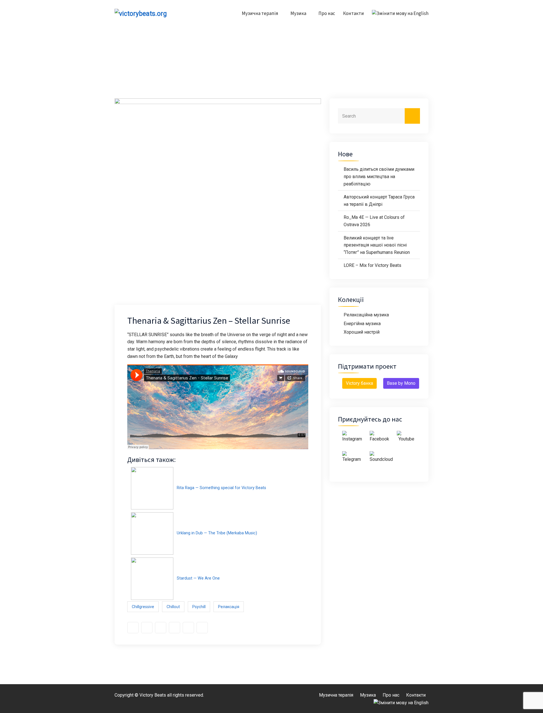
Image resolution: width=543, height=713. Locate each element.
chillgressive (143, 606)
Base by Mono (401, 383)
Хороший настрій (362, 332)
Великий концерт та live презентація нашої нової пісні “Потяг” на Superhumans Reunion (377, 245)
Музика (298, 13)
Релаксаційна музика (366, 314)
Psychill (199, 606)
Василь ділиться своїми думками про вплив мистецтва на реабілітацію (379, 176)
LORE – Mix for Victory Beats (372, 265)
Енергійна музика (362, 323)
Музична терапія (260, 13)
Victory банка (359, 383)
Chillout (173, 606)
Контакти (353, 13)
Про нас (326, 13)
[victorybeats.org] (151, 13)
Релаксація (228, 606)
